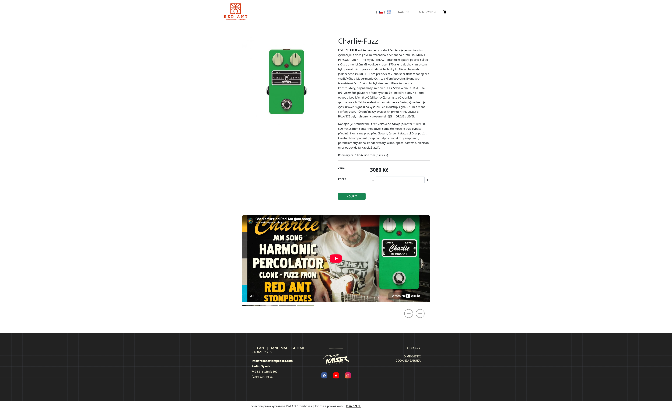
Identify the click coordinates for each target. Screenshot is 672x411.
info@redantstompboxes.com (272, 361)
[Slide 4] (305, 305)
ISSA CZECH (353, 406)
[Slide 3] (287, 305)
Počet (342, 179)
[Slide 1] (251, 305)
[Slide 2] (269, 305)
